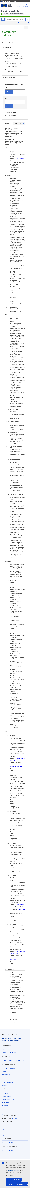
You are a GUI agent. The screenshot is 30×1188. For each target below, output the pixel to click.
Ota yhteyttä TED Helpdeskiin (9, 1052)
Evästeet (4, 1071)
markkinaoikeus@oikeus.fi (17, 759)
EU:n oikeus (5, 1093)
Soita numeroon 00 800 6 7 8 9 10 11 (11, 1126)
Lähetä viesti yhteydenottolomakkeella (11, 1132)
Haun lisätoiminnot (23, 22)
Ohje (3, 1049)
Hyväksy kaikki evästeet (13, 1179)
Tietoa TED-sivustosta (7, 1082)
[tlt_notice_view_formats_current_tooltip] (23, 123)
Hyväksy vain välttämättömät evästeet (17, 1184)
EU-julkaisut (5, 1105)
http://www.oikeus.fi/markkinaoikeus (17, 765)
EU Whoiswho (5, 1102)
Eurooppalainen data (7, 1096)
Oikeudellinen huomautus (8, 1068)
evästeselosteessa (13, 1170)
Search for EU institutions (8, 1143)
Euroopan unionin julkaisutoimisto (11, 1038)
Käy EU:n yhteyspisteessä (8, 1135)
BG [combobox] (7, 102)
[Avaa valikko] (4, 29)
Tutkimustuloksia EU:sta (8, 1099)
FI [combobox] (6, 88)
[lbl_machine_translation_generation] (17, 112)
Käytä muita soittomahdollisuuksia (10, 1129)
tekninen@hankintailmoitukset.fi (17, 952)
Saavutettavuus (6, 1074)
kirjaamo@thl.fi (20, 158)
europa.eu (14, 1118)
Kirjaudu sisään (20, 6)
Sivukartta (4, 1085)
